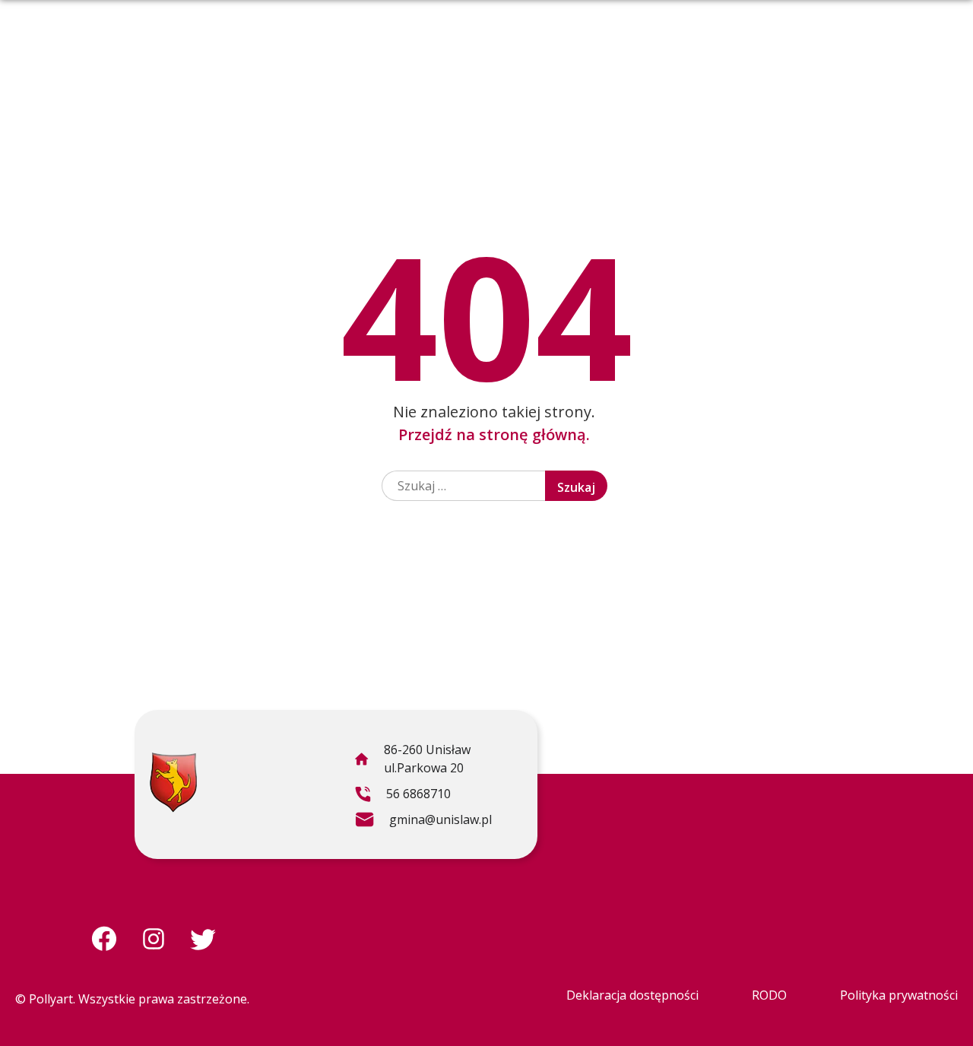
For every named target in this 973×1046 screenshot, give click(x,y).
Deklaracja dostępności (632, 995)
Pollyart (51, 999)
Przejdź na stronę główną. (494, 434)
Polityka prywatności (899, 995)
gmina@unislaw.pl (423, 821)
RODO (769, 995)
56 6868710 (402, 796)
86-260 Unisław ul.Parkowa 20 (412, 761)
